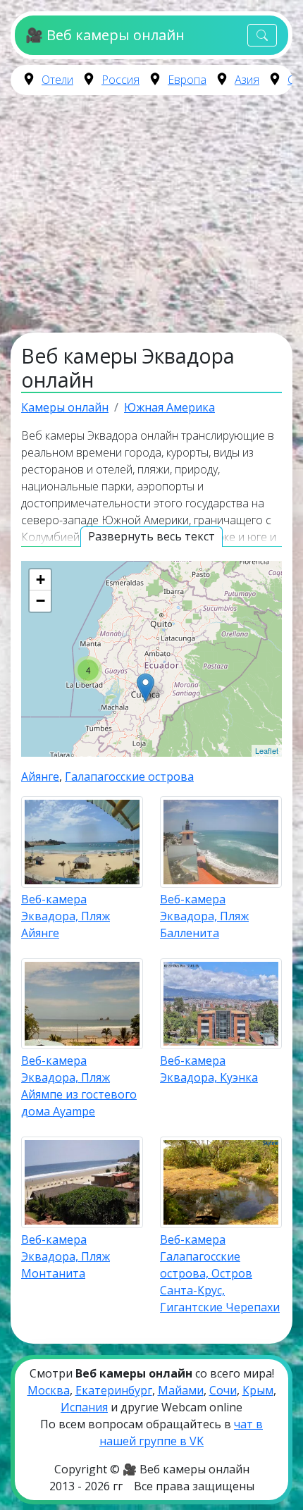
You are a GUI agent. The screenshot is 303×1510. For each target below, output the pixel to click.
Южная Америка (169, 407)
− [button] (40, 600)
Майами (181, 1390)
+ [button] (40, 579)
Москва (48, 1390)
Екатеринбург (113, 1390)
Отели (57, 79)
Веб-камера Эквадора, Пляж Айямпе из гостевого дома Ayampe (79, 1086)
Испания (84, 1407)
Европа (187, 79)
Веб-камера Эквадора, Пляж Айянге (65, 916)
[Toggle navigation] (262, 35)
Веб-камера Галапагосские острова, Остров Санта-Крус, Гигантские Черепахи (220, 1273)
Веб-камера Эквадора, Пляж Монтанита (65, 1256)
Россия (120, 79)
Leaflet (266, 750)
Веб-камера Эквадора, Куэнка (209, 1069)
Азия (247, 79)
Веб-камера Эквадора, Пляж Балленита (204, 916)
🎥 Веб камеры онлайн (104, 34)
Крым (257, 1390)
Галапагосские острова (129, 776)
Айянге (40, 776)
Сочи (223, 1390)
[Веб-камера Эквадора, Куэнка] (145, 687)
